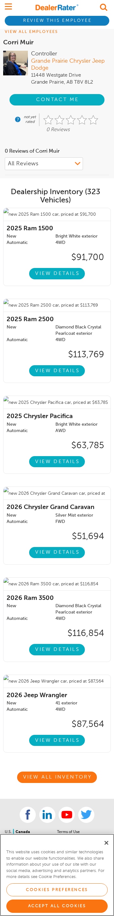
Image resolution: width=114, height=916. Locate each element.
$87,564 (88, 724)
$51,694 (88, 536)
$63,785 (87, 445)
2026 (50, 507)
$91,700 (87, 257)
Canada (23, 832)
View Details (57, 273)
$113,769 (86, 354)
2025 (30, 229)
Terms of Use (68, 832)
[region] (57, 875)
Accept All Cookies (57, 906)
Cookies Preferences (57, 890)
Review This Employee (57, 20)
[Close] (106, 843)
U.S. (9, 832)
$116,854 (85, 633)
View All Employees (31, 32)
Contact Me (57, 99)
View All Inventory (57, 777)
